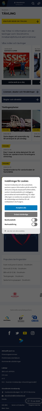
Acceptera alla (21, 207)
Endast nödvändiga (21, 214)
